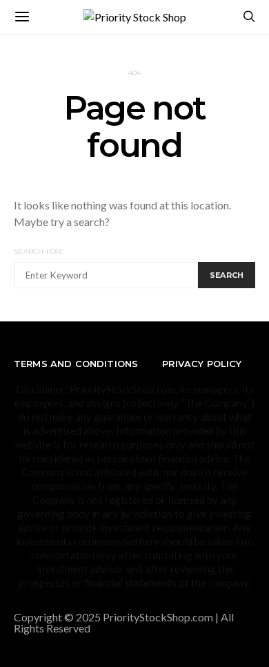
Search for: (38, 251)
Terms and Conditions (76, 363)
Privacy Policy (201, 363)
